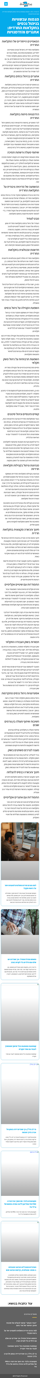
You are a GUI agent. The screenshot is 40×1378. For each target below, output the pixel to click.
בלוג (32, 12)
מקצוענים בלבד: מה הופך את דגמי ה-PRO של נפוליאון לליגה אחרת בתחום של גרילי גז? (20, 1204)
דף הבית (36, 12)
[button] (6, 4)
